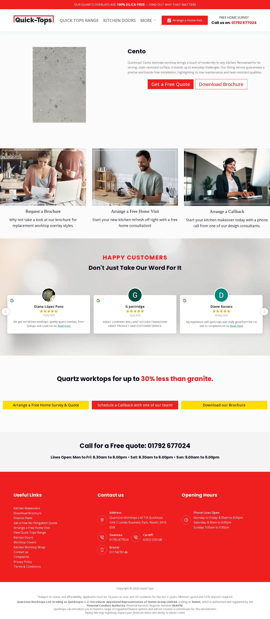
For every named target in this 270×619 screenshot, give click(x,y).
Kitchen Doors (119, 20)
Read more (64, 326)
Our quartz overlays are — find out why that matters (135, 4)
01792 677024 (244, 22)
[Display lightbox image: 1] (59, 85)
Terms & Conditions (27, 567)
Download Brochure (27, 513)
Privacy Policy (23, 562)
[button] (264, 311)
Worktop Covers (25, 542)
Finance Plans (23, 518)
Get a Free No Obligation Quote (35, 523)
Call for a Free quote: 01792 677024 (135, 445)
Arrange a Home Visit (187, 20)
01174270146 (118, 552)
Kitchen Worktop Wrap (29, 547)
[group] (48, 314)
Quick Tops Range (79, 20)
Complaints (21, 557)
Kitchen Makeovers (27, 508)
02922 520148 (152, 540)
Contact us (21, 552)
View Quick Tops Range (30, 532)
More (146, 20)
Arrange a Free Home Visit (32, 528)
